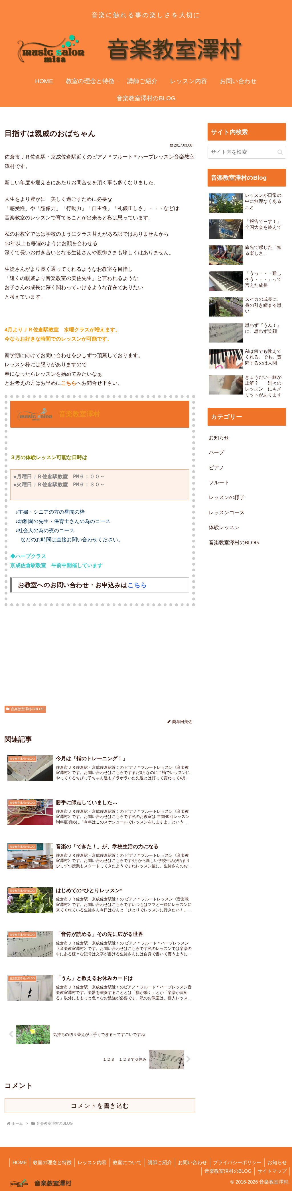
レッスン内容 (92, 1162)
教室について (127, 1162)
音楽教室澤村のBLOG (27, 709)
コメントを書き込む (100, 1105)
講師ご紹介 (160, 1162)
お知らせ (277, 1162)
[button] (280, 152)
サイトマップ (272, 1171)
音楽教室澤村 (79, 413)
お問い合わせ (192, 1162)
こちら (68, 383)
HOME (20, 1162)
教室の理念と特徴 (52, 1162)
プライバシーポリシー (237, 1162)
